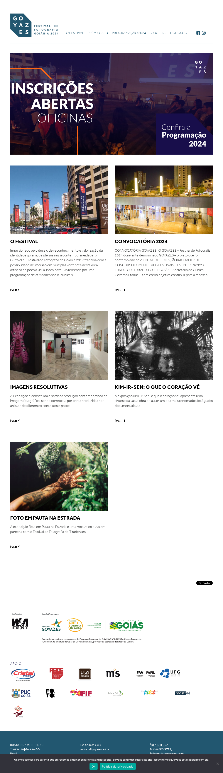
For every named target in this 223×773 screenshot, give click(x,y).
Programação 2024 (129, 33)
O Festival (75, 33)
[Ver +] (15, 289)
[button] (111, 104)
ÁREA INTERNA (159, 745)
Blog (154, 33)
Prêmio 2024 (98, 33)
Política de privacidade (117, 766)
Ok (94, 766)
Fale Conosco (174, 33)
